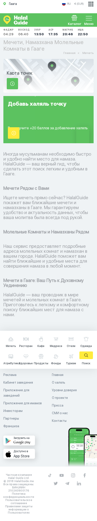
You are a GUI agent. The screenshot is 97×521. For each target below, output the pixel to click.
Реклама (9, 375)
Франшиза (11, 426)
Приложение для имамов (22, 403)
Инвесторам (13, 411)
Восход (24, 32)
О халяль (58, 382)
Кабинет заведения (18, 382)
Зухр (39, 32)
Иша (83, 32)
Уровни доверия (64, 390)
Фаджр (8, 32)
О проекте (60, 398)
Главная (57, 375)
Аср (53, 32)
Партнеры (11, 418)
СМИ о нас (60, 413)
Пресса (57, 405)
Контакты (59, 421)
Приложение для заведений (16, 392)
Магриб (67, 32)
